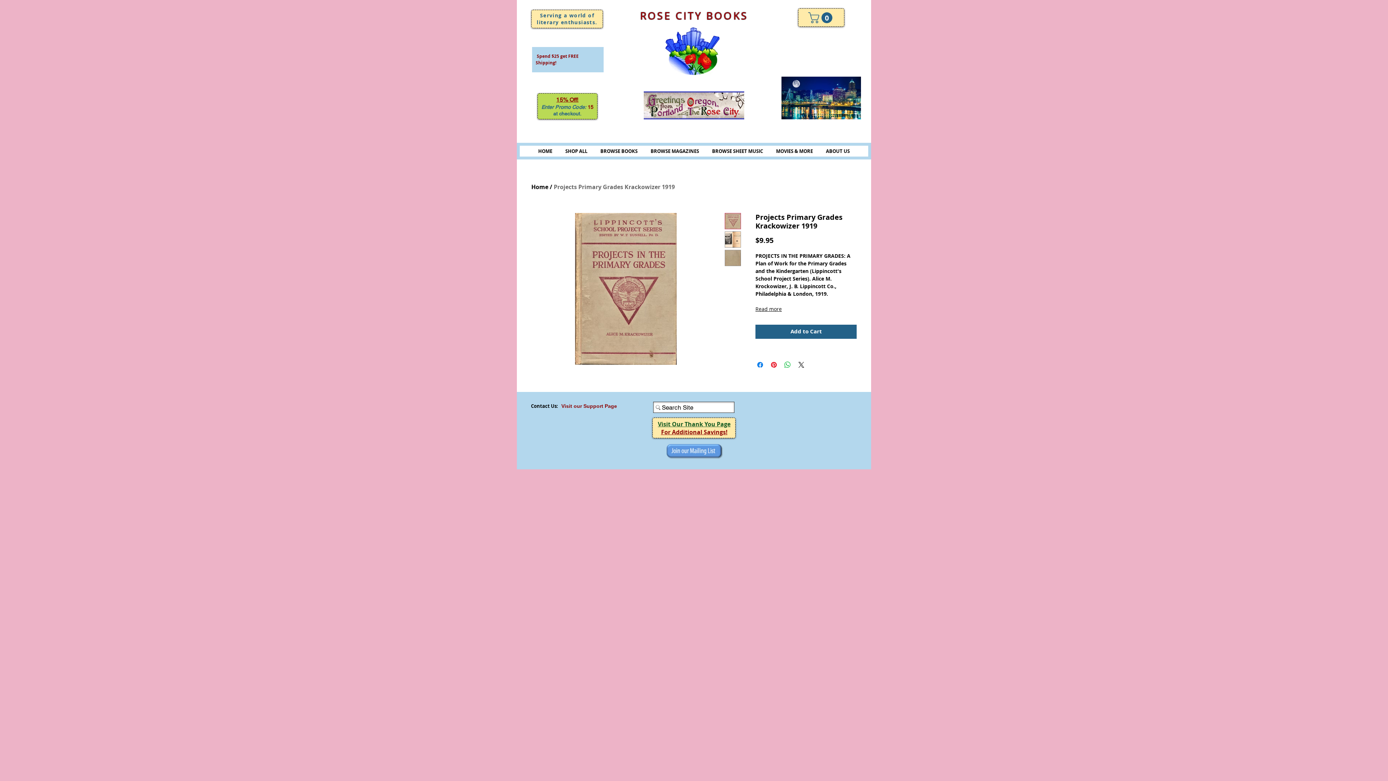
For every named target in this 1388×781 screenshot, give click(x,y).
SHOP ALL (576, 151)
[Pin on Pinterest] (774, 364)
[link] (821, 17)
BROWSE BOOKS (619, 151)
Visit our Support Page (589, 406)
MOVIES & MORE (794, 151)
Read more (768, 309)
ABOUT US (838, 151)
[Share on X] (801, 364)
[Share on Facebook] (760, 364)
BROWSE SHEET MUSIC (737, 151)
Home (539, 187)
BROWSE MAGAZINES (675, 151)
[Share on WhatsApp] (787, 364)
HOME (545, 151)
